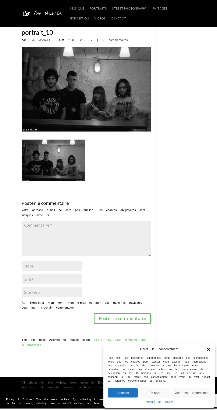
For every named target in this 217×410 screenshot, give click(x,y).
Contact (118, 18)
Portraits (98, 8)
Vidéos (100, 18)
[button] (208, 349)
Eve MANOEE (40, 40)
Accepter (123, 393)
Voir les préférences (191, 393)
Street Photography (129, 8)
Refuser (154, 393)
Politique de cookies (159, 401)
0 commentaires (115, 40)
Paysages (159, 8)
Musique (77, 8)
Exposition (79, 18)
